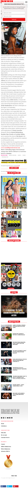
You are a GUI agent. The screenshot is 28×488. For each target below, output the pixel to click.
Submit (14, 19)
